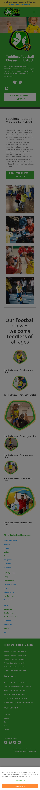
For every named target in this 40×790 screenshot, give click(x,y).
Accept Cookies (20, 786)
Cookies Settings (20, 780)
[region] (20, 778)
